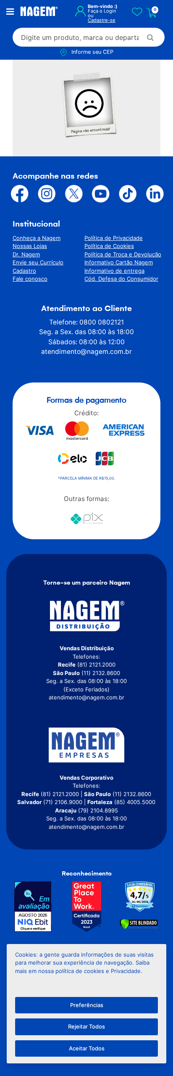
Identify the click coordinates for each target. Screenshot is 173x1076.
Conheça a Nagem (36, 238)
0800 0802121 (101, 322)
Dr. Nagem (26, 254)
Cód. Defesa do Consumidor (121, 278)
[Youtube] (99, 194)
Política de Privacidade (113, 238)
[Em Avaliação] (33, 906)
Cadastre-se (101, 20)
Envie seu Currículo (38, 262)
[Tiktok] (126, 194)
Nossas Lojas (30, 246)
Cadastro (24, 270)
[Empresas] (86, 745)
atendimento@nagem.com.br (86, 352)
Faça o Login (102, 11)
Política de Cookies (109, 246)
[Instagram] (45, 194)
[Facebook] (18, 194)
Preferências (86, 1005)
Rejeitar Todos (86, 1026)
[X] (72, 194)
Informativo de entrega (114, 270)
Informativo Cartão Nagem (118, 262)
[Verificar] (139, 924)
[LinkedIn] (153, 194)
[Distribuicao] (86, 616)
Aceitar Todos (87, 1048)
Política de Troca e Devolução (122, 254)
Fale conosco (30, 278)
